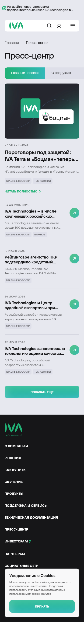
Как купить (15, 470)
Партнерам (15, 554)
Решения (13, 458)
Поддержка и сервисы (26, 505)
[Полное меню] (72, 25)
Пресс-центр (16, 529)
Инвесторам (16, 541)
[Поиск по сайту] (49, 25)
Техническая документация (31, 517)
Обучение (14, 482)
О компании (16, 446)
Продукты (14, 494)
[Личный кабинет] (59, 25)
